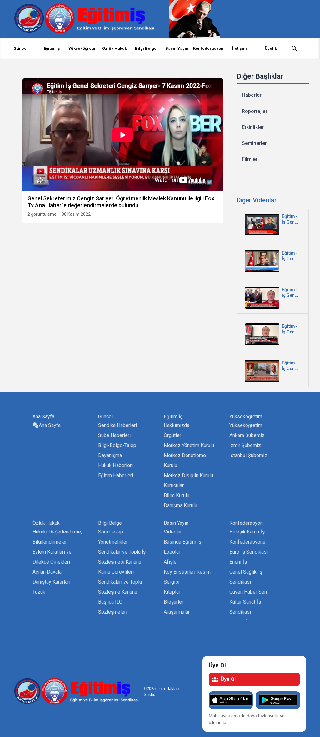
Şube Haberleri (114, 435)
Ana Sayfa (50, 425)
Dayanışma (110, 455)
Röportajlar (255, 111)
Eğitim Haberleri (115, 475)
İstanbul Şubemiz (248, 455)
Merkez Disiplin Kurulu (188, 475)
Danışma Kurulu (180, 505)
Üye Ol (228, 679)
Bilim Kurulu (176, 495)
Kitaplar (172, 592)
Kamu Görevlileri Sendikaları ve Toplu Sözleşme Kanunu (120, 582)
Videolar (173, 532)
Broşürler (173, 602)
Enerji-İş (238, 562)
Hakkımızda (176, 425)
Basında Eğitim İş (182, 542)
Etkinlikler (253, 127)
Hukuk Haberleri (115, 465)
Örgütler (172, 435)
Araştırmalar (177, 612)
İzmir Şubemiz (245, 445)
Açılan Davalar (47, 572)
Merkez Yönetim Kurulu (189, 445)
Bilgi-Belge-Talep (117, 445)
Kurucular (174, 485)
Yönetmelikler (113, 542)
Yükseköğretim (245, 425)
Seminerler (254, 143)
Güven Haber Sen (248, 592)
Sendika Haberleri (117, 425)
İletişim (239, 48)
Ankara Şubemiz (247, 435)
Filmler (250, 159)
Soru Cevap (110, 532)
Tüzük (38, 592)
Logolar (172, 552)
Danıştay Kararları (51, 582)
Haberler (252, 95)
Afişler (171, 562)
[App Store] (231, 700)
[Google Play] (278, 700)
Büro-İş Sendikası (248, 552)
